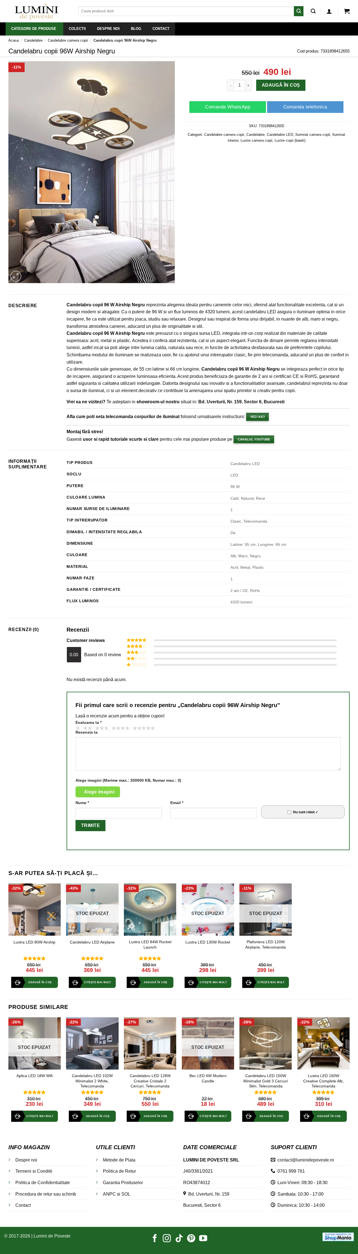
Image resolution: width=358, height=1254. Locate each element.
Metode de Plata (119, 1160)
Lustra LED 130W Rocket (207, 942)
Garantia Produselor (123, 1182)
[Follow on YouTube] (203, 1238)
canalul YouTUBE (254, 439)
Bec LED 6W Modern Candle (208, 1078)
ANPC (109, 1194)
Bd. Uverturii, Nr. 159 (207, 1194)
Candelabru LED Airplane (92, 942)
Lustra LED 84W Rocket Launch (150, 944)
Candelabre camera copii (68, 40)
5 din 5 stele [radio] (143, 728)
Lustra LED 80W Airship (34, 942)
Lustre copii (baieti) (290, 140)
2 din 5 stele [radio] (86, 728)
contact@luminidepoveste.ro (304, 1160)
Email (176, 802)
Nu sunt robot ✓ (305, 812)
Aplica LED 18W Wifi (35, 1075)
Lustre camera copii (256, 140)
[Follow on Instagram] (167, 1238)
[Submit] (298, 11)
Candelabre (33, 40)
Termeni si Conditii (33, 1171)
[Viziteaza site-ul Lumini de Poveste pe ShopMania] (338, 1236)
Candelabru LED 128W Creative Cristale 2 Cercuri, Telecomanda (150, 1080)
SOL (125, 1194)
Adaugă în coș (281, 85)
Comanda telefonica (305, 107)
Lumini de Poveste (52, 1236)
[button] (329, 11)
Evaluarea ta (89, 722)
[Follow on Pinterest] (191, 1238)
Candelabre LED (280, 134)
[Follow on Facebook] (155, 1238)
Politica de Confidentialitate (42, 1182)
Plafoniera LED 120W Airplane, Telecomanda (265, 944)
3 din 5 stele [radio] (101, 728)
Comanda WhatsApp (227, 107)
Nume (82, 802)
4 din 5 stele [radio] (119, 728)
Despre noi (26, 1160)
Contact (23, 1205)
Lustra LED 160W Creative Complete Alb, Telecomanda (323, 1080)
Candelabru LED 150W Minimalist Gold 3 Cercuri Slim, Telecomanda (265, 1080)
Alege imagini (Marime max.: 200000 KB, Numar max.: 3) (128, 780)
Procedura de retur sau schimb (45, 1194)
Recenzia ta (87, 732)
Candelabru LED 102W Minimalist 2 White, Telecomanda (92, 1080)
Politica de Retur (119, 1171)
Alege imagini (99, 792)
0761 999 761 (290, 1171)
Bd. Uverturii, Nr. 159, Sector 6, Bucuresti (241, 401)
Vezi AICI (257, 416)
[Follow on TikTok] (179, 1238)
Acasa (13, 40)
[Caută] (313, 11)
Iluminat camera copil (312, 134)
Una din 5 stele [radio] (77, 728)
